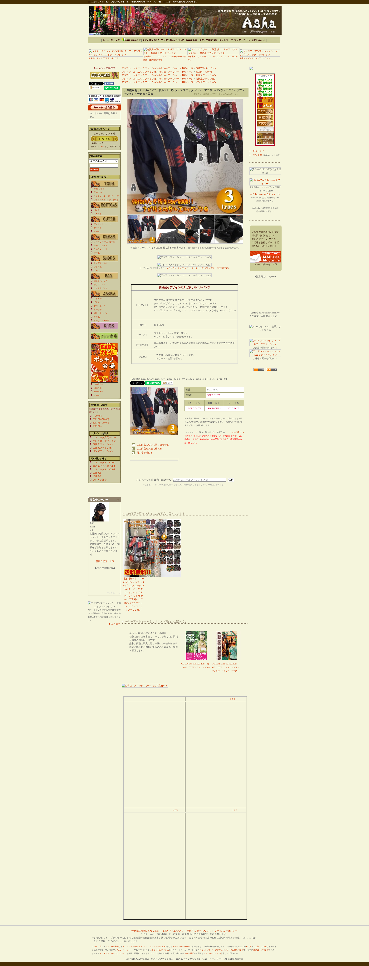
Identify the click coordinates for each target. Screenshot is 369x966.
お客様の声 (191, 40)
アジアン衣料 (97, 946)
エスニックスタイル (212, 953)
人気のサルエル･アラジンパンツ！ (104, 58)
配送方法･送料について (199, 930)
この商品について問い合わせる (153, 444)
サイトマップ (226, 40)
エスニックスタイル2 (104, 466)
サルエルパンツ (237, 950)
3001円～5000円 (101, 419)
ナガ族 (256, 946)
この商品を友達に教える (149, 448)
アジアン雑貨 (100, 479)
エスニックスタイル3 (104, 469)
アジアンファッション (132, 946)
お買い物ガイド (133, 40)
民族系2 (97, 476)
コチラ (232, 699)
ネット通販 (189, 953)
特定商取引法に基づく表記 (145, 930)
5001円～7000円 (204, 71)
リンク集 (257, 155)
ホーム (105, 40)
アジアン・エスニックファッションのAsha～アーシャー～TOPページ (157, 68)
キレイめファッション (104, 441)
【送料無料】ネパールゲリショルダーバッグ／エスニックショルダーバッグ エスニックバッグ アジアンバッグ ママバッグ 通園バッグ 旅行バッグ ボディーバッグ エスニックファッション (133, 594)
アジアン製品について (172, 40)
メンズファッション (206, 82)
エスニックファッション (154, 946)
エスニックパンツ (261, 950)
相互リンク (258, 151)
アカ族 (264, 946)
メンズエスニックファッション (113, 953)
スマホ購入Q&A (150, 40)
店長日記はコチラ (105, 561)
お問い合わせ (259, 40)
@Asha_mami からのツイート (265, 194)
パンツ (212, 68)
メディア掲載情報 (208, 40)
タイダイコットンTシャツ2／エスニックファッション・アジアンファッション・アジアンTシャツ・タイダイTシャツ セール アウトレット (156, 554)
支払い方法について (173, 930)
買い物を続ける (145, 452)
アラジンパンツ (206, 950)
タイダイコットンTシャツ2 (177, 268)
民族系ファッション (206, 78)
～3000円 (97, 415)
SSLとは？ (114, 624)
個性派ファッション (206, 75)
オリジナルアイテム (160, 950)
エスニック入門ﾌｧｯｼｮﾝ (104, 437)
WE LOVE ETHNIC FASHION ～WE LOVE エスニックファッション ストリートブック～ (225, 667)
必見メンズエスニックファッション (255, 58)
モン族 (248, 946)
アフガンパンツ (221, 950)
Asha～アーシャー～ (181, 946)
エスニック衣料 (112, 946)
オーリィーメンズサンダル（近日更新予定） (210, 268)
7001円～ (97, 426)
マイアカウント (242, 40)
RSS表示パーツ (113, 593)
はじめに (115, 40)
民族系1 (97, 472)
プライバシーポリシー (226, 930)
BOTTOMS (201, 68)
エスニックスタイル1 (104, 462)
